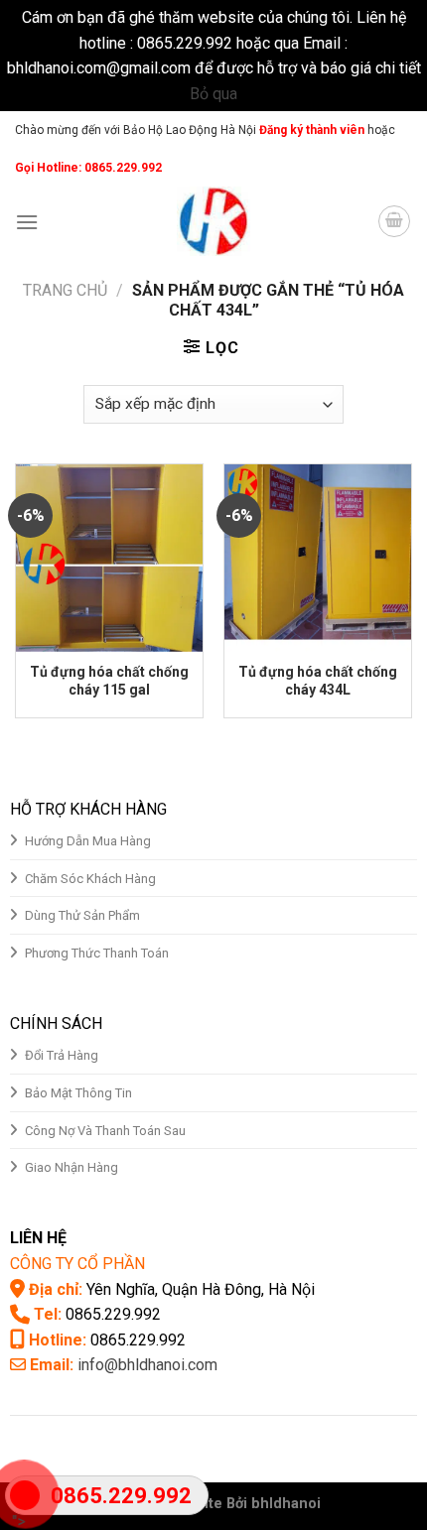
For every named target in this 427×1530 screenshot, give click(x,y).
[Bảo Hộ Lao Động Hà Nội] (213, 221)
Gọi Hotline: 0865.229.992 (88, 168)
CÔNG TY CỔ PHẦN (77, 1263)
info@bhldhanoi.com (147, 1364)
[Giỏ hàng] (394, 221)
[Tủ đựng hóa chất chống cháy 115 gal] (109, 557)
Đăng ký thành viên (310, 130)
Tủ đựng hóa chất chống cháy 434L (317, 681)
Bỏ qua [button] (213, 93)
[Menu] (27, 221)
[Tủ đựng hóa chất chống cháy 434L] (317, 557)
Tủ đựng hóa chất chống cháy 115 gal (109, 681)
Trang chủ (65, 290)
